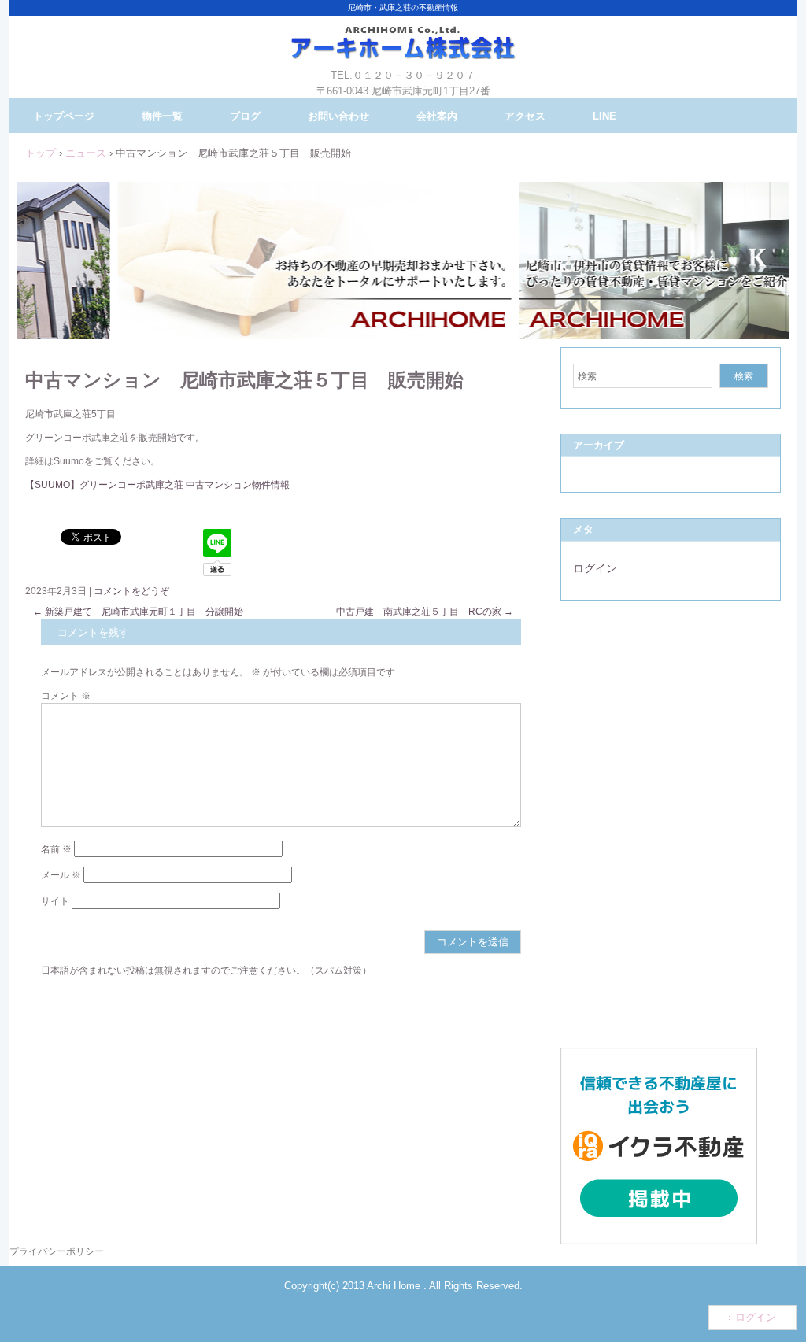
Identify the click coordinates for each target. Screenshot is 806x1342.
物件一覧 (162, 116)
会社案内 (436, 116)
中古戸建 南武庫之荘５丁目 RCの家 (424, 611)
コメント (66, 695)
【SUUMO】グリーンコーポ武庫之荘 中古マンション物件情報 (157, 484)
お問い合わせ (338, 116)
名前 (56, 849)
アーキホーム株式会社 (403, 55)
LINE (604, 116)
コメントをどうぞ (131, 591)
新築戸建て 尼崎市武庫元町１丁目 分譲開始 (138, 611)
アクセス (525, 116)
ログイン (595, 568)
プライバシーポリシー (56, 1251)
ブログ (245, 116)
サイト (55, 901)
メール (61, 875)
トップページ (63, 116)
